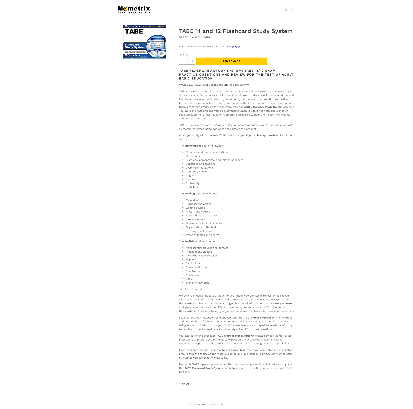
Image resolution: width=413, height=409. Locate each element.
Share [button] (185, 383)
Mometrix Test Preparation (211, 404)
